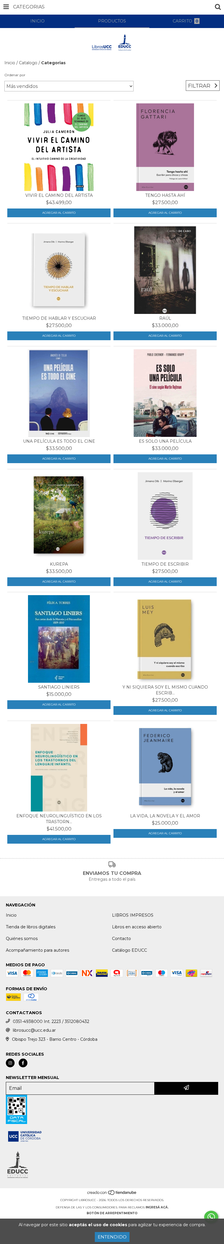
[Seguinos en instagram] (10, 1063)
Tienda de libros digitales (30, 926)
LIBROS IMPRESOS (132, 915)
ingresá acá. (157, 1207)
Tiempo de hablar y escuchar (59, 318)
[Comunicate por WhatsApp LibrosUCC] (211, 1217)
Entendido (112, 1237)
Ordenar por (14, 75)
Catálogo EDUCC (129, 950)
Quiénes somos (22, 938)
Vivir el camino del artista (59, 195)
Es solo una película (165, 441)
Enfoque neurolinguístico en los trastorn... (59, 818)
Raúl (165, 318)
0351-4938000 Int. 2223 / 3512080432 (51, 1021)
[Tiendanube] (112, 1194)
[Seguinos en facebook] (23, 1063)
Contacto (121, 938)
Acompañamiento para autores (37, 950)
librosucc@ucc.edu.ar (34, 1030)
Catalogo (28, 62)
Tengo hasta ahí (165, 195)
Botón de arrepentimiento (112, 1213)
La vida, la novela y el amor (165, 816)
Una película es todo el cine (59, 441)
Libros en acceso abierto (137, 926)
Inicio (9, 62)
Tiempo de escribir (165, 564)
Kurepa (59, 564)
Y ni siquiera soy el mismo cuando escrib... (165, 690)
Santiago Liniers (59, 687)
